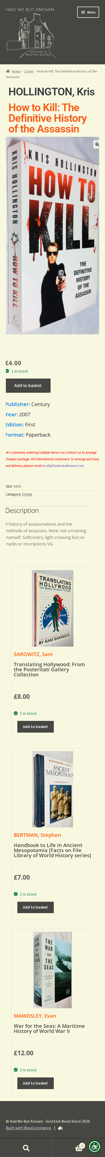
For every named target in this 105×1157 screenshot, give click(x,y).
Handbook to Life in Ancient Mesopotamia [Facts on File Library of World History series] (52, 850)
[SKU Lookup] (60, 1128)
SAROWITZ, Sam (33, 654)
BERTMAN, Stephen (37, 835)
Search (26, 1148)
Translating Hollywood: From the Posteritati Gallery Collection (49, 669)
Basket (67, 1144)
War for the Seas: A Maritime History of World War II (49, 1028)
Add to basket (27, 385)
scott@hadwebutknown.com (63, 466)
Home (16, 71)
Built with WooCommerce (28, 1127)
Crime (28, 71)
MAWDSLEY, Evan (35, 1015)
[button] (97, 144)
